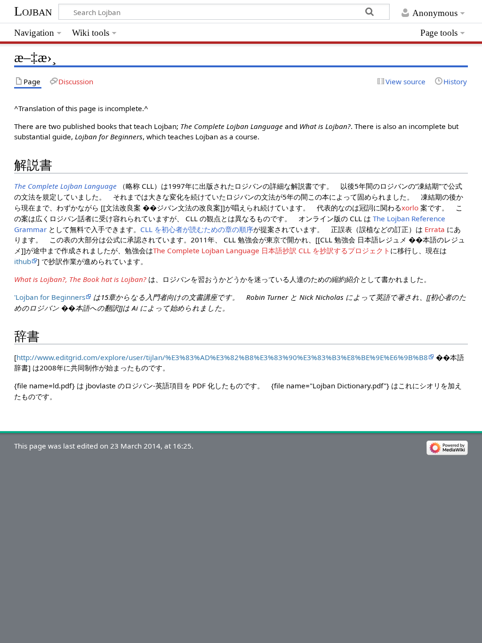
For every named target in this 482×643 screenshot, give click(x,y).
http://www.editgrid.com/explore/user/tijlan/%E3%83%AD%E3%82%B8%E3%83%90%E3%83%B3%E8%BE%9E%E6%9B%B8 (222, 357)
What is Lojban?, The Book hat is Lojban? (80, 279)
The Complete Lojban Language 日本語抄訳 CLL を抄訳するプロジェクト (271, 250)
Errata (435, 229)
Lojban (33, 11)
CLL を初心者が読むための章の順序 (196, 229)
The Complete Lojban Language (65, 186)
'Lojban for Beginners (49, 297)
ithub (22, 261)
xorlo (410, 207)
